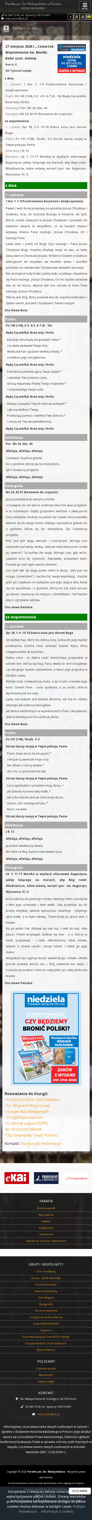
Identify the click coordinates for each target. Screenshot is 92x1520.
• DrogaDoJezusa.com (24, 1117)
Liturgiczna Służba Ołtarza (46, 1317)
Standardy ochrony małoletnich (46, 1241)
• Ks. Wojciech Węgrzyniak (27, 1105)
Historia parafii (46, 1208)
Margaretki (46, 1304)
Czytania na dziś (24, 28)
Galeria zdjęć (46, 1381)
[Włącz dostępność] (89, 17)
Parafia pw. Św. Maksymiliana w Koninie (33, 6)
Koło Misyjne (46, 1297)
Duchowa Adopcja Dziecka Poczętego (46, 1336)
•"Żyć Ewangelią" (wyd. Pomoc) (31, 1135)
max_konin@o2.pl (16, 18)
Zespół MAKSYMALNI (46, 1323)
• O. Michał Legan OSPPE (26, 1123)
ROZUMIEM (79, 1491)
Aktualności (46, 1375)
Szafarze (46, 1330)
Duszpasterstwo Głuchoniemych (46, 1343)
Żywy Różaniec (46, 1349)
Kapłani (46, 1221)
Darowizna (46, 1234)
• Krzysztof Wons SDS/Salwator (32, 1099)
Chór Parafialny (46, 1271)
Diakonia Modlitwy (46, 1291)
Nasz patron (46, 1214)
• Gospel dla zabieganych (26, 1111)
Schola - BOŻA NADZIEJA (46, 1278)
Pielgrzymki (46, 1228)
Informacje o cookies (57, 1511)
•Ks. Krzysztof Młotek (23, 1129)
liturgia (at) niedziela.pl (41, 1143)
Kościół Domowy (46, 1284)
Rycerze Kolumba (46, 1310)
